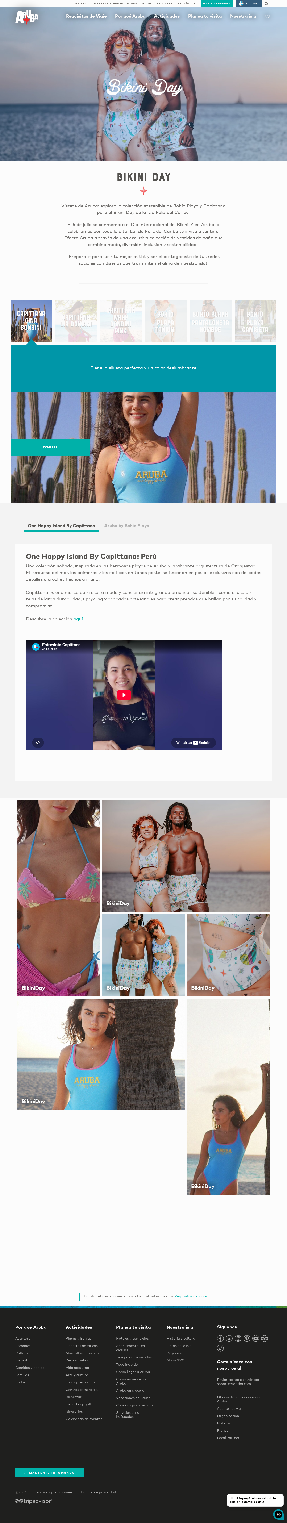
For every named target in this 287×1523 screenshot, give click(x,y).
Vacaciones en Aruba (133, 1398)
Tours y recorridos (80, 1382)
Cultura (21, 1353)
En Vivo (81, 3)
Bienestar (23, 1360)
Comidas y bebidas (30, 1368)
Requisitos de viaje (190, 1296)
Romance (23, 1346)
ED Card (253, 3)
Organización (228, 1416)
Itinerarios (74, 1412)
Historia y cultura (181, 1338)
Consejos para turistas (134, 1405)
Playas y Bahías (78, 1338)
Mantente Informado (52, 1472)
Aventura (22, 1338)
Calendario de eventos (84, 1419)
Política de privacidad (98, 1492)
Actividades (167, 16)
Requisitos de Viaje (86, 16)
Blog (147, 3)
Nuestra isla (243, 16)
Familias (22, 1375)
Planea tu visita (205, 16)
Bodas (20, 1382)
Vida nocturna (77, 1368)
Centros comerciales (82, 1390)
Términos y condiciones (54, 1492)
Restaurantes (77, 1360)
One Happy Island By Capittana (61, 525)
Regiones (174, 1353)
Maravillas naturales (82, 1353)
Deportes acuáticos (82, 1346)
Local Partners (229, 1438)
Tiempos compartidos (134, 1357)
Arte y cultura (77, 1375)
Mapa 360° (175, 1360)
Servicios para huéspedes (127, 1415)
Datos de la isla (179, 1346)
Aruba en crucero (130, 1391)
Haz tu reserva (217, 3)
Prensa (223, 1430)
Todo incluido (127, 1364)
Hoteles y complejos (132, 1338)
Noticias (165, 3)
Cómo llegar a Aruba (133, 1372)
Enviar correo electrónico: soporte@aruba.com (238, 1382)
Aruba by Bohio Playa (126, 525)
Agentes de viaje (230, 1409)
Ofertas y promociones (115, 3)
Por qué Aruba (130, 16)
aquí (78, 618)
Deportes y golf (78, 1404)
